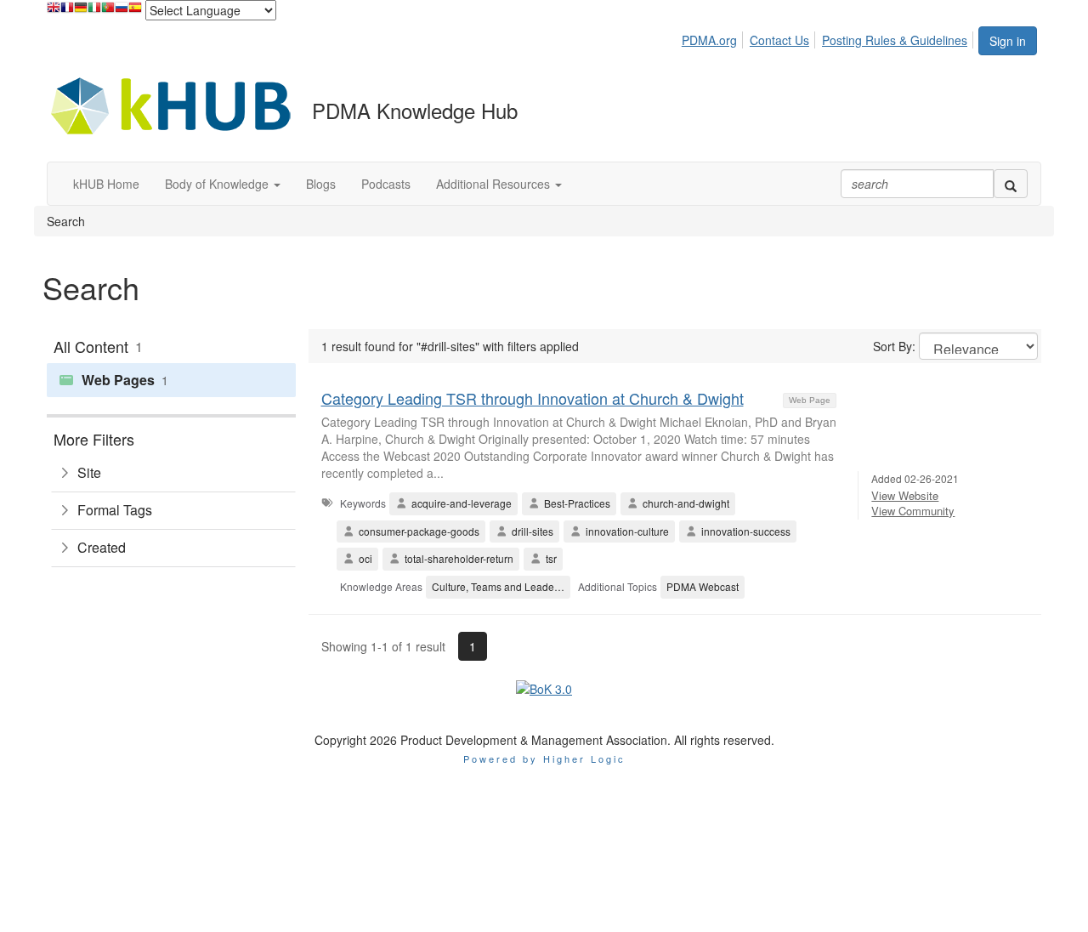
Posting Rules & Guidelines (894, 39)
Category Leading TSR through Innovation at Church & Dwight (532, 398)
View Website (904, 495)
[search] (1011, 183)
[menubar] (829, 37)
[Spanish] (135, 11)
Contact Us (779, 39)
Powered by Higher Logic (544, 758)
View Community (913, 511)
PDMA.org (709, 39)
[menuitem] (714, 37)
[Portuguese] (108, 11)
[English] (53, 11)
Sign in (1007, 40)
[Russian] (121, 11)
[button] (222, 183)
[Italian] (94, 11)
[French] (67, 11)
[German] (81, 11)
